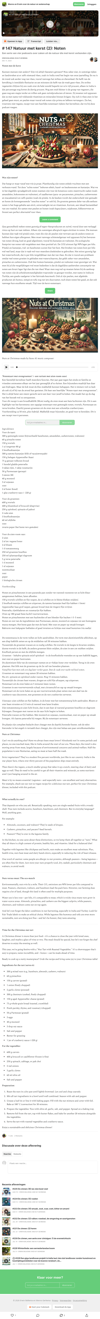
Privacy (55, 1300)
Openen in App (14, 41)
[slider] (47, 33)
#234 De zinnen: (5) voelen (25, 1199)
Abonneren (79, 4)
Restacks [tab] (17, 1154)
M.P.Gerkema (22, 58)
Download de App (63, 1307)
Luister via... (52, 41)
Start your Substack (40, 1307)
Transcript (36, 41)
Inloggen (91, 4)
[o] (6, 1192)
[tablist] (12, 1154)
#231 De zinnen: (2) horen (24, 1228)
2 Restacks (18, 1136)
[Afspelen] (6, 367)
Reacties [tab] (7, 1154)
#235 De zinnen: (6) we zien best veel (30, 1189)
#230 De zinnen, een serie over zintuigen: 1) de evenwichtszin (41, 1238)
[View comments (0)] (38, 1315)
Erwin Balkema (8, 58)
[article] (50, 1192)
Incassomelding (80, 1300)
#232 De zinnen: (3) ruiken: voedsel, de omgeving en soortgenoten (43, 1218)
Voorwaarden (65, 1300)
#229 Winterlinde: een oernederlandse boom (33, 1248)
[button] (7, 24)
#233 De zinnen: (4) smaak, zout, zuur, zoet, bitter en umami (40, 1208)
